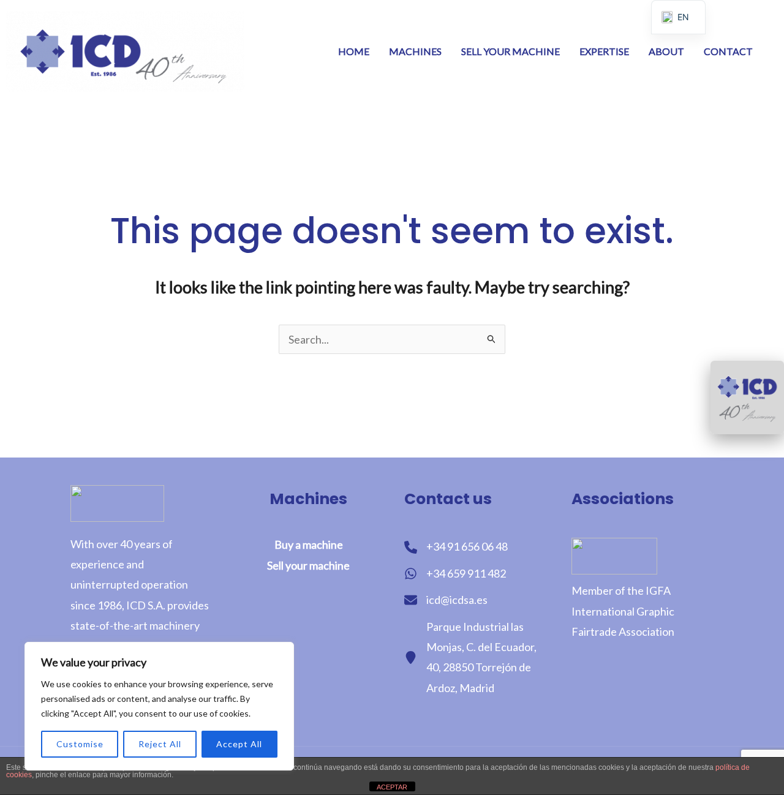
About (666, 51)
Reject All (159, 744)
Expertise (604, 51)
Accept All (239, 744)
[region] (159, 706)
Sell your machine (510, 51)
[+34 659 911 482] (455, 573)
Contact (728, 51)
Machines (415, 51)
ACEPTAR (392, 787)
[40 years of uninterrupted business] (747, 397)
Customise (80, 744)
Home (353, 51)
